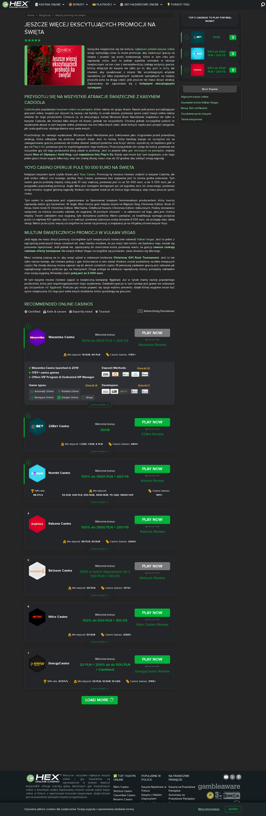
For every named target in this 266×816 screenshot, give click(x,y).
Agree (233, 809)
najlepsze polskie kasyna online (155, 49)
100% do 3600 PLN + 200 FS (105, 476)
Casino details (98, 404)
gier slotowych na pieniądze (146, 150)
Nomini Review (152, 481)
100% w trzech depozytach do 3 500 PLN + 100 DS (105, 574)
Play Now (152, 332)
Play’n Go (39, 147)
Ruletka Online (70, 391)
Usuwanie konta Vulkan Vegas (199, 102)
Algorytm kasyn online (194, 97)
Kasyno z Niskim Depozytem (152, 796)
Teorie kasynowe (191, 119)
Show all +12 (143, 368)
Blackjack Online (44, 397)
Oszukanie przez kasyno (196, 114)
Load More (97, 699)
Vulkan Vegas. (146, 239)
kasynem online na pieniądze (75, 109)
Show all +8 (91, 385)
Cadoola (29, 109)
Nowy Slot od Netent (194, 108)
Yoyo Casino (87, 174)
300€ (105, 430)
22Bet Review (152, 434)
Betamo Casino (122, 799)
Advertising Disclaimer (159, 311)
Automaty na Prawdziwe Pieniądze (182, 796)
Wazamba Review (152, 345)
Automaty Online (44, 391)
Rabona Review (152, 531)
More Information (208, 809)
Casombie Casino (124, 795)
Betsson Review (152, 578)
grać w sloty (161, 68)
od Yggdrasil (53, 287)
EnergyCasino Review (152, 671)
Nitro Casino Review (152, 624)
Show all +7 (144, 385)
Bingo (89, 397)
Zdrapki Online (70, 397)
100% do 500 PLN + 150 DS (105, 620)
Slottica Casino (122, 791)
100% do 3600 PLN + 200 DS (105, 340)
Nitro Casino (121, 787)
